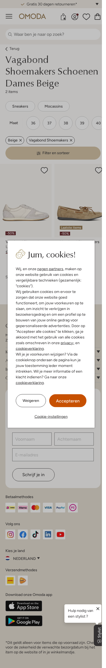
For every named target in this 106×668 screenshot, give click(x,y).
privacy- (67, 342)
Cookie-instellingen (51, 416)
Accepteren (68, 400)
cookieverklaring (30, 348)
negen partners (50, 268)
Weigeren (31, 400)
